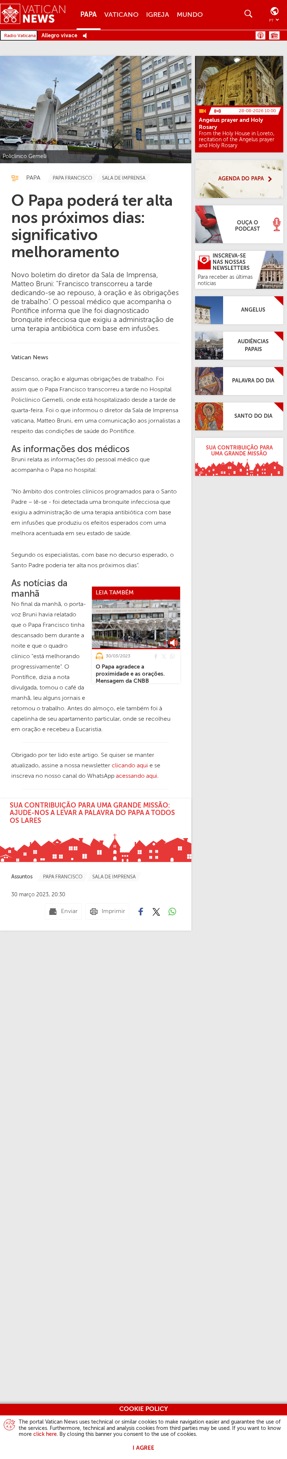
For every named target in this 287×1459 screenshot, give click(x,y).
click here (45, 1434)
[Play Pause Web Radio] (87, 36)
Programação (274, 35)
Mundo (190, 15)
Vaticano (121, 15)
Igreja (157, 15)
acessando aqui (136, 776)
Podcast (260, 35)
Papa (88, 15)
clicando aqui (130, 766)
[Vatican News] (38, 15)
